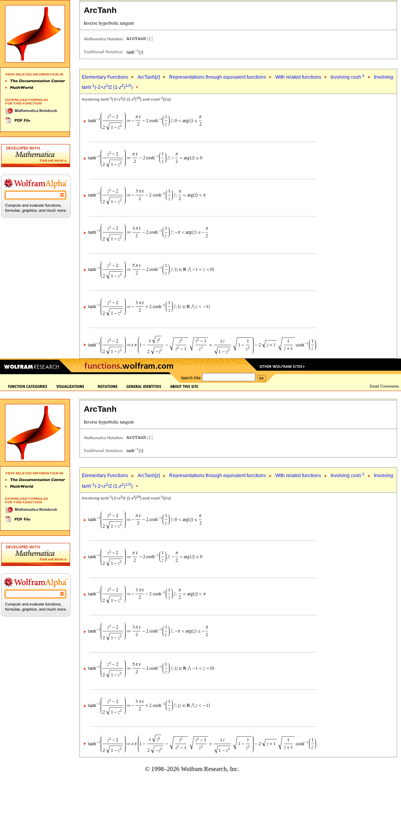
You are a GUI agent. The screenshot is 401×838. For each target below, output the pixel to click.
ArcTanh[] (148, 77)
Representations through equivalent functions (217, 77)
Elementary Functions (105, 77)
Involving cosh (348, 77)
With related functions (298, 77)
